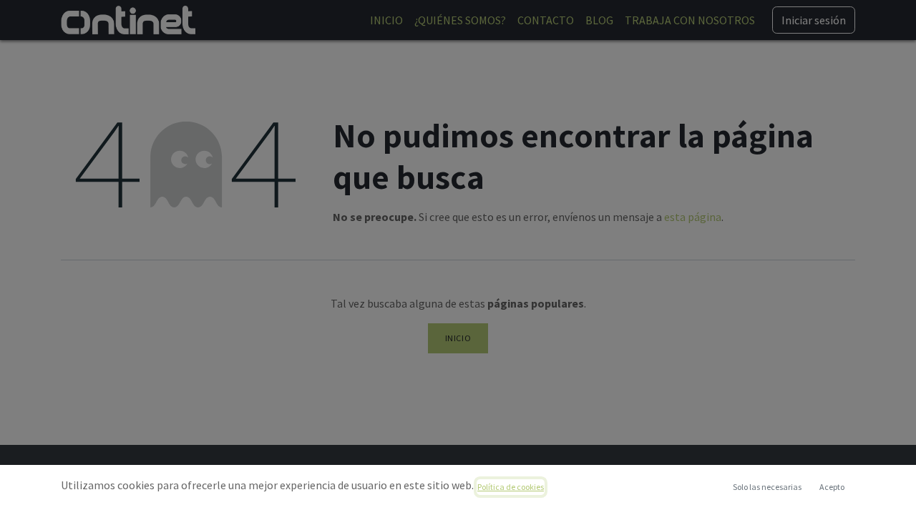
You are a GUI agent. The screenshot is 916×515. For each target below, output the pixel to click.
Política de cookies (510, 486)
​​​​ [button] (767, 486)
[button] (831, 487)
